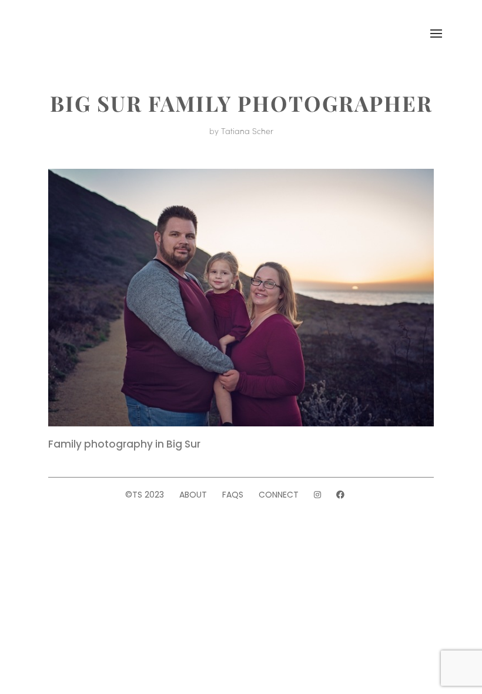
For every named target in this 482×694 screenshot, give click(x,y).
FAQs (232, 495)
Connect (279, 495)
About (193, 495)
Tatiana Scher (247, 130)
